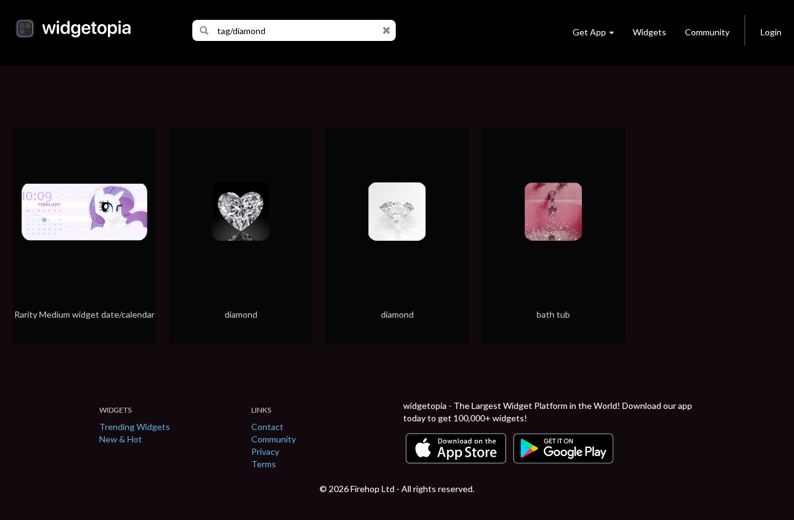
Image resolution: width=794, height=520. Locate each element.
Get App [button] (589, 32)
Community (707, 32)
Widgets (649, 32)
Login (771, 32)
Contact (267, 426)
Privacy (265, 451)
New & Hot (120, 439)
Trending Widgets (134, 426)
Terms (263, 464)
